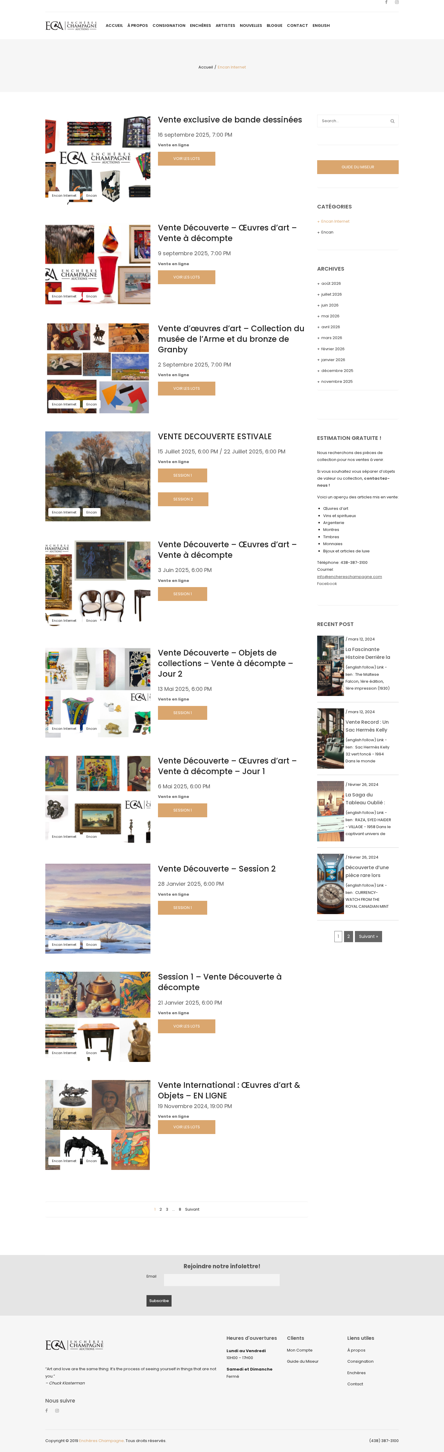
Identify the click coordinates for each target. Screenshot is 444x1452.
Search (392, 121)
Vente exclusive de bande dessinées (230, 119)
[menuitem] (114, 25)
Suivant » (368, 936)
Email (151, 1276)
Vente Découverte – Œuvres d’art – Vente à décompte (227, 233)
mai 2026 (330, 316)
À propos (356, 1350)
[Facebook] (386, 6)
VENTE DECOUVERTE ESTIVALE (215, 436)
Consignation (360, 1361)
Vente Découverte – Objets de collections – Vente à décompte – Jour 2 (225, 663)
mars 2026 (331, 338)
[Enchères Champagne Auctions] (71, 25)
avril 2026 (330, 327)
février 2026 (333, 349)
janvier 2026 (333, 360)
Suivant (192, 1209)
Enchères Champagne (101, 1441)
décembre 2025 (337, 370)
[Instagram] (397, 6)
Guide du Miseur (303, 1361)
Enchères (356, 1373)
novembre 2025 (337, 381)
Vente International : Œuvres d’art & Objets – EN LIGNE (229, 1090)
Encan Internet (64, 195)
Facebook (327, 583)
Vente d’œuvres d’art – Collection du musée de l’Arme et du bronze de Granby (231, 339)
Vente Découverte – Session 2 (217, 868)
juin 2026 (330, 305)
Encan (91, 195)
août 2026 (331, 283)
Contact (355, 1384)
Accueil (205, 67)
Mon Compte (300, 1350)
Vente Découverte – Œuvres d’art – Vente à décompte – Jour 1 (227, 766)
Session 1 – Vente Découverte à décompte (220, 982)
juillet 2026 (331, 294)
